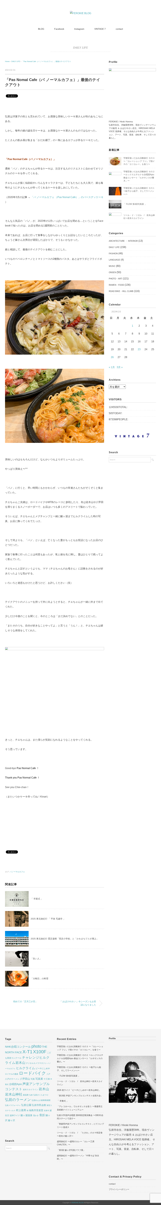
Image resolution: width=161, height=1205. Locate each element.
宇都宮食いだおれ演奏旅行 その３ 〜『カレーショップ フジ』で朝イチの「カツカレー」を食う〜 (139, 161)
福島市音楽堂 (36, 1110)
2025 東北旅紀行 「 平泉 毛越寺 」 (48, 918)
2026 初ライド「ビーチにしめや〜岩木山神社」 (79, 1090)
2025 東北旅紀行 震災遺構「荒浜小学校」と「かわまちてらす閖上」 (65, 938)
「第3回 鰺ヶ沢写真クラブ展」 (71, 1150)
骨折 (42, 1115)
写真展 (39, 1078)
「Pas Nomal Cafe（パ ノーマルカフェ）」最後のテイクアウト (46, 61)
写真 (33, 1079)
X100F (39, 1051)
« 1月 (112, 367)
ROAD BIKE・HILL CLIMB (121, 291)
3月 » (120, 367)
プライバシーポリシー (119, 1189)
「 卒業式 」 (37, 899)
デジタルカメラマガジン (36, 1063)
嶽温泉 (26, 1095)
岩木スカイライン (30, 1089)
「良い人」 (36, 958)
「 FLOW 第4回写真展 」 (135, 204)
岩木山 (44, 1089)
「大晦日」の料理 (39, 978)
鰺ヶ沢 (11, 1120)
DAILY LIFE (80, 47)
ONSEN (112, 272)
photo (36, 1046)
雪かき (36, 1115)
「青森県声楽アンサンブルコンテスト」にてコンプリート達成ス (80, 1125)
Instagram (79, 29)
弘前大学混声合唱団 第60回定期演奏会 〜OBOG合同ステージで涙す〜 (80, 1117)
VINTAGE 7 (100, 29)
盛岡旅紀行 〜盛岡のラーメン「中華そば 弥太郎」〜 (78, 1157)
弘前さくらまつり (40, 1095)
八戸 (48, 1074)
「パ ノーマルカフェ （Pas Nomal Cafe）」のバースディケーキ (67, 197)
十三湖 (47, 1079)
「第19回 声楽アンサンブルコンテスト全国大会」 (80, 1095)
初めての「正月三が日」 (25, 1001)
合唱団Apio (15, 1084)
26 (112, 357)
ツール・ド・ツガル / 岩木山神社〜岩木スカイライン (80, 1083)
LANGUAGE (114, 260)
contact (119, 29)
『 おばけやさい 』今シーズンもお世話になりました (78, 1003)
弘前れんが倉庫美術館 (41, 1100)
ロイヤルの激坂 (11, 1074)
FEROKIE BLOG (78, 1202)
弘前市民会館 (39, 1105)
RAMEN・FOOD (116, 285)
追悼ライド (15, 1115)
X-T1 (27, 1051)
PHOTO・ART (115, 278)
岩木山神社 (13, 1094)
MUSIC (112, 266)
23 (139, 349)
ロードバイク (32, 1073)
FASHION (113, 253)
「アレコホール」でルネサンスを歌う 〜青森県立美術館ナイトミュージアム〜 (80, 1108)
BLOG (41, 29)
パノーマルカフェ (17, 872)
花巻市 (46, 1110)
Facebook (59, 29)
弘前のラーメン (18, 1100)
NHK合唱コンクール (18, 1046)
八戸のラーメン (12, 1079)
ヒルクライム (25, 1068)
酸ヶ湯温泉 (26, 1115)
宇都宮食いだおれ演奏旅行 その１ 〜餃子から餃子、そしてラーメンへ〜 (139, 191)
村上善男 (21, 1110)
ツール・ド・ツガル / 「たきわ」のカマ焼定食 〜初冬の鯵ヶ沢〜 (80, 1134)
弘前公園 (26, 1105)
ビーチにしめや (43, 1068)
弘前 (31, 1095)
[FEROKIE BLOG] (80, 13)
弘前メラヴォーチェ (13, 1105)
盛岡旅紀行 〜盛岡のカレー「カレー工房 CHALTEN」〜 (75, 1143)
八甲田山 (25, 1078)
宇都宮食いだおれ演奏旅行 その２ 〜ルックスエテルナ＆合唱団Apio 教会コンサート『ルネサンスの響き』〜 (80, 1058)
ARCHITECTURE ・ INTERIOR (123, 241)
